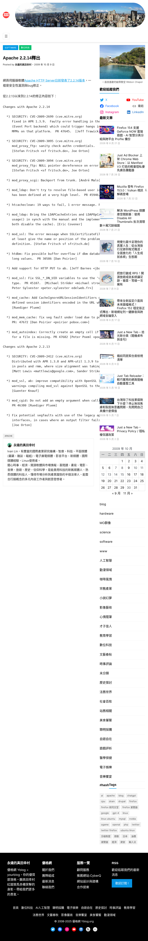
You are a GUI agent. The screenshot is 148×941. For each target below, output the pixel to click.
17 (135, 474)
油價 (133, 836)
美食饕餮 (106, 720)
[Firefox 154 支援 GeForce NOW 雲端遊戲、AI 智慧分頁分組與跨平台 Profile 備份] (107, 130)
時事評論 (106, 664)
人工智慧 (106, 560)
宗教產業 (106, 588)
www (103, 551)
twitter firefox (109, 830)
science (105, 532)
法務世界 (106, 692)
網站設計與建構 (87, 881)
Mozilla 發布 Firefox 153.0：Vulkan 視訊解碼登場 (130, 190)
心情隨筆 (106, 617)
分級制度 (105, 836)
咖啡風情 (106, 579)
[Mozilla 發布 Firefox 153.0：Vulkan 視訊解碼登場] (107, 192)
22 (122, 481)
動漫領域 (106, 570)
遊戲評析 (106, 748)
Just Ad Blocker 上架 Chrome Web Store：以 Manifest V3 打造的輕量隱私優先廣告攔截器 (131, 162)
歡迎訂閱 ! (122, 883)
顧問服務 (83, 870)
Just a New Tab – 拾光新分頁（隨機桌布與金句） (130, 335)
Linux (125, 813)
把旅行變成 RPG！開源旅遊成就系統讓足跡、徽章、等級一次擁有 (130, 278)
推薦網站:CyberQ (89, 875)
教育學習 (106, 635)
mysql (122, 818)
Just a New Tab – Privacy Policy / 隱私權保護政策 (122, 431)
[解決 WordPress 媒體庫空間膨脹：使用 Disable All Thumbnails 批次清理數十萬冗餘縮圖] (107, 215)
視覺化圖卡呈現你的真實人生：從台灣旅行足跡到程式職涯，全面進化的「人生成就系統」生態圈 (130, 249)
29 (122, 487)
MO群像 (105, 523)
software (10, 47)
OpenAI (116, 824)
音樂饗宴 (106, 776)
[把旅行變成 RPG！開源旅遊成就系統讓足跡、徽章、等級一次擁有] (107, 279)
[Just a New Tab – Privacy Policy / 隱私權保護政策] (107, 428)
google (105, 813)
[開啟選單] (6, 36)
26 (103, 487)
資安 (122, 842)
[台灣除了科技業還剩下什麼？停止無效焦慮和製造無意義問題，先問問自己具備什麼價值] (107, 401)
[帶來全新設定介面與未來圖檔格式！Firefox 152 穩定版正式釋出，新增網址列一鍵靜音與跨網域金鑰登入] (107, 303)
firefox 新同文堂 (110, 807)
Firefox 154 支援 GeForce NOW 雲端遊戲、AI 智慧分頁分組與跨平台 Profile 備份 (122, 133)
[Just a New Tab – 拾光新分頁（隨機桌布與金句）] (107, 334)
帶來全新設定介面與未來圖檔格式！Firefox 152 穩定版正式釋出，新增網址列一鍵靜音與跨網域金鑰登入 (122, 308)
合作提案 (83, 887)
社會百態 (106, 701)
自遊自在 (106, 739)
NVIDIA (132, 818)
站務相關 (106, 711)
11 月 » (128, 493)
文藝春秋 (106, 654)
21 (115, 481)
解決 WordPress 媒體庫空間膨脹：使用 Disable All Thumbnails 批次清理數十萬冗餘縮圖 (122, 218)
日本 (125, 836)
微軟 (116, 836)
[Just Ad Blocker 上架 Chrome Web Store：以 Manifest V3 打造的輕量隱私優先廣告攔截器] (107, 161)
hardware (107, 513)
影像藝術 (106, 607)
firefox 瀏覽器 (130, 807)
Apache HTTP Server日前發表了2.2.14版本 (54, 80)
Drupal (121, 801)
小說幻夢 (106, 598)
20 (109, 481)
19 (103, 481)
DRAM (112, 801)
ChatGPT (131, 795)
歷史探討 (106, 682)
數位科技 (25, 47)
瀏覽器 (104, 842)
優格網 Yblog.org (83, 921)
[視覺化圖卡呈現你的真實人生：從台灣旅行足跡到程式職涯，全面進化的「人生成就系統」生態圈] (107, 247)
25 (142, 481)
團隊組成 (48, 875)
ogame (105, 824)
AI (102, 795)
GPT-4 (116, 813)
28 (116, 487)
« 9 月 (116, 493)
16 (128, 474)
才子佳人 (106, 626)
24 (135, 481)
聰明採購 (106, 729)
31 (135, 487)
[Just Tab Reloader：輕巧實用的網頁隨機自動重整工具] (107, 379)
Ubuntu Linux (128, 830)
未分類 (104, 673)
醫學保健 (106, 758)
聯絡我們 (48, 887)
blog (103, 504)
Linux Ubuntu (108, 818)
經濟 (114, 842)
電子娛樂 (106, 767)
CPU (103, 801)
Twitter (136, 824)
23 (129, 481)
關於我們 (48, 870)
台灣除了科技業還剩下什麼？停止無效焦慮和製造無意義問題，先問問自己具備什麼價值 (121, 405)
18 (141, 474)
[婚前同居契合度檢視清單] (107, 357)
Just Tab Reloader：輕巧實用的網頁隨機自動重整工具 (131, 379)
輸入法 (132, 842)
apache (8, 436)
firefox (133, 801)
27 (109, 487)
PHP (126, 824)
